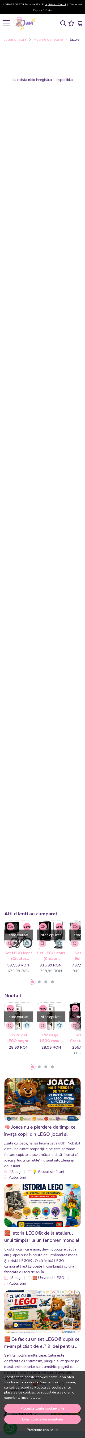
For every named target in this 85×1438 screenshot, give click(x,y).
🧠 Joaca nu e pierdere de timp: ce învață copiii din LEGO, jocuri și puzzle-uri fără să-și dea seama (40, 1131)
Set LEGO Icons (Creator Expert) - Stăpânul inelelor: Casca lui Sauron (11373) (51, 956)
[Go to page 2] (39, 982)
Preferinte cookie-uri (42, 1429)
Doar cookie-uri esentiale (42, 1419)
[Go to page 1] (32, 982)
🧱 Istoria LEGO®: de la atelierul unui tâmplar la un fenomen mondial (41, 1236)
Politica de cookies (48, 1387)
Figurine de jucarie (48, 39)
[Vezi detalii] (10, 943)
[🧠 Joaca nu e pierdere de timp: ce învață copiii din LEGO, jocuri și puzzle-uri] (42, 1099)
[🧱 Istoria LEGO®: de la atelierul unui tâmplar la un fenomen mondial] (42, 1205)
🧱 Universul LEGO (48, 1277)
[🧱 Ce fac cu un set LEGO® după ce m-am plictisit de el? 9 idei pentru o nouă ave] (42, 1311)
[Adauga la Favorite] (27, 943)
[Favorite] (71, 23)
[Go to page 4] (52, 982)
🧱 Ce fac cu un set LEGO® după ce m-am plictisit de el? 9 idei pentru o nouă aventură (42, 1343)
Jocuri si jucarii (15, 39)
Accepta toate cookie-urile (42, 1408)
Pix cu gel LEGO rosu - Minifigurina (51, 1038)
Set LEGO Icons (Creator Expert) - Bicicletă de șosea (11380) (18, 956)
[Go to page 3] (46, 982)
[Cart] (79, 23)
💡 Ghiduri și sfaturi (48, 1171)
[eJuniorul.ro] (26, 23)
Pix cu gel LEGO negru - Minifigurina (19, 1038)
